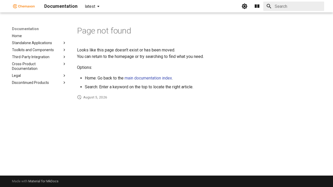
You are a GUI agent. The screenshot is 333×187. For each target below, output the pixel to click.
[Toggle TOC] (257, 6)
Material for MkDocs (43, 181)
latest (90, 6)
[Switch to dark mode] (244, 6)
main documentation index (148, 78)
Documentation (25, 29)
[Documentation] (24, 6)
